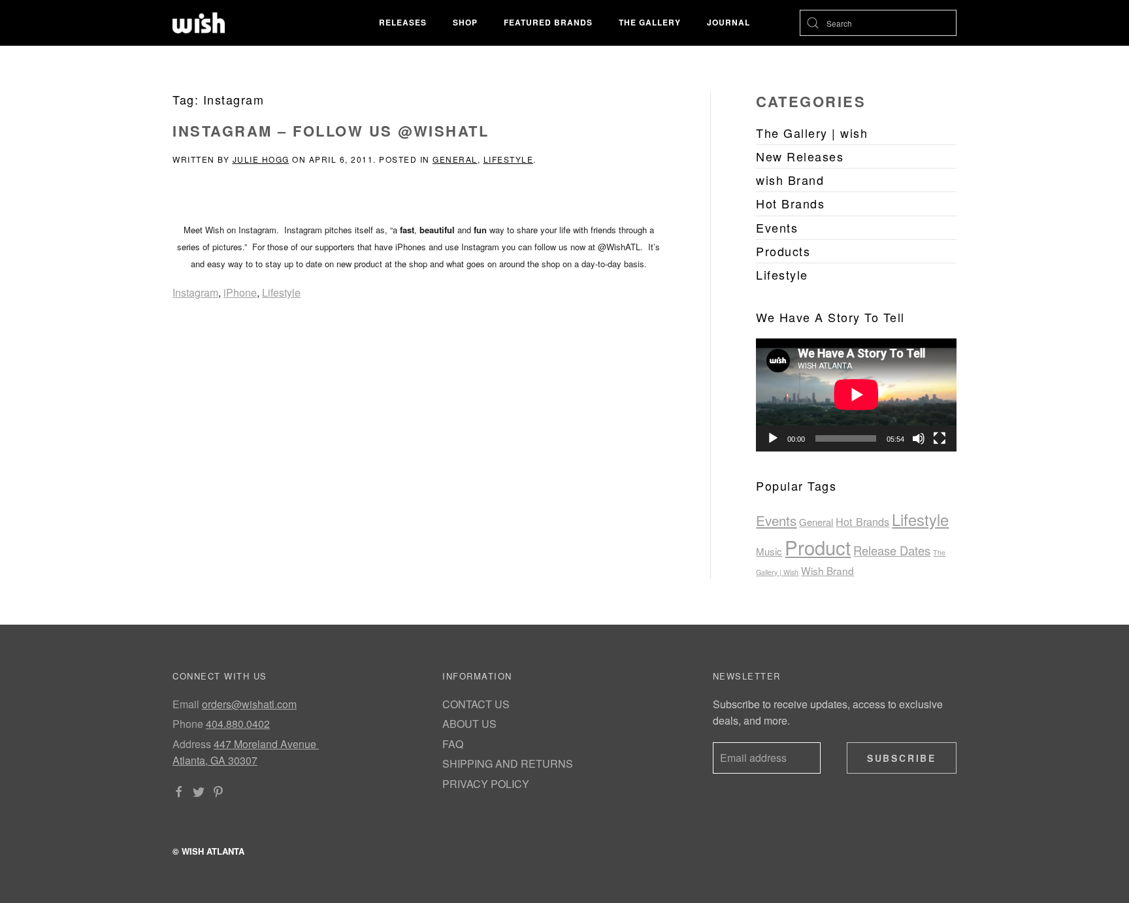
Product (818, 547)
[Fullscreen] (939, 438)
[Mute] (918, 438)
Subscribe (901, 757)
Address (191, 743)
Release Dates (891, 550)
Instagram (195, 292)
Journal (728, 22)
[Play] (772, 438)
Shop (465, 22)
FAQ (452, 743)
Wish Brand (827, 570)
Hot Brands (862, 521)
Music (769, 551)
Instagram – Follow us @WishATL (330, 130)
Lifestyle (508, 159)
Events (776, 520)
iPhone (240, 292)
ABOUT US (469, 723)
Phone (187, 723)
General (455, 159)
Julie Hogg (261, 159)
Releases (403, 22)
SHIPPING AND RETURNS (507, 763)
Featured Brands (548, 22)
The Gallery (650, 22)
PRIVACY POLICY (485, 783)
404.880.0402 (238, 723)
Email (185, 704)
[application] (856, 394)
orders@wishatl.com (249, 704)
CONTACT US (476, 704)
